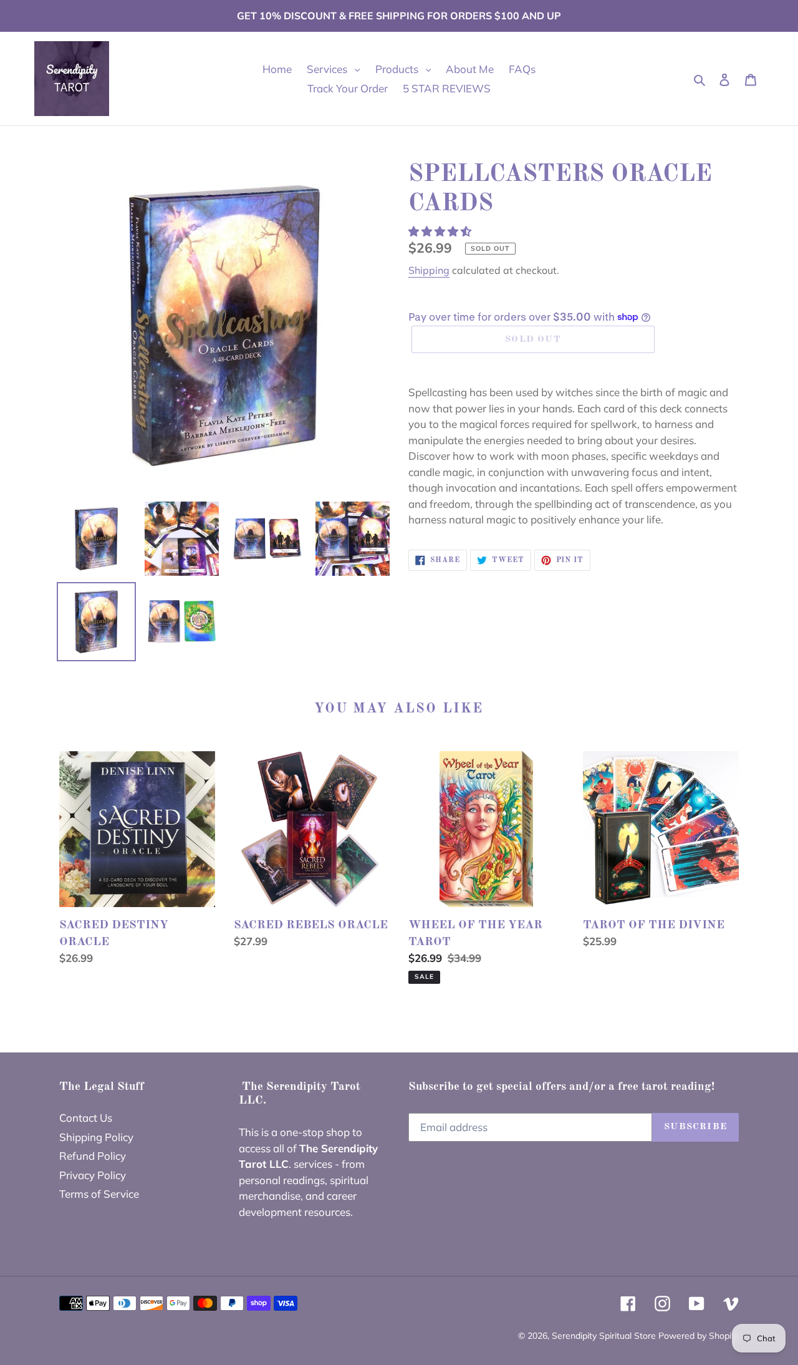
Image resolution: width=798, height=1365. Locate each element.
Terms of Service (99, 1193)
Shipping (428, 270)
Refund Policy (92, 1155)
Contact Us (85, 1117)
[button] (441, 231)
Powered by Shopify (698, 1335)
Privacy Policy (92, 1175)
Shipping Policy (96, 1137)
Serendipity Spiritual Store (605, 1335)
